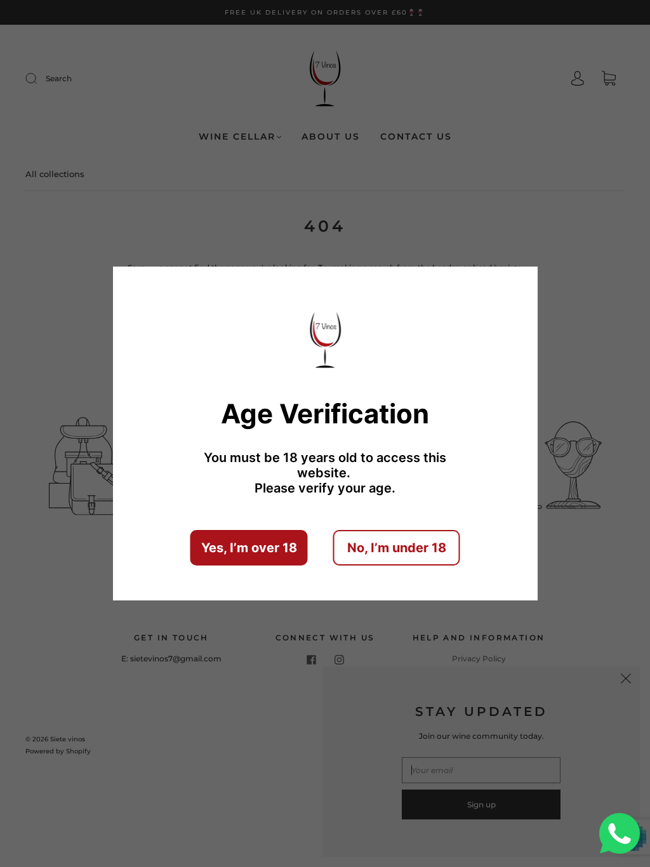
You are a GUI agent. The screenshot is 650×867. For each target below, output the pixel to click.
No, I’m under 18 (396, 547)
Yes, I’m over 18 (249, 547)
